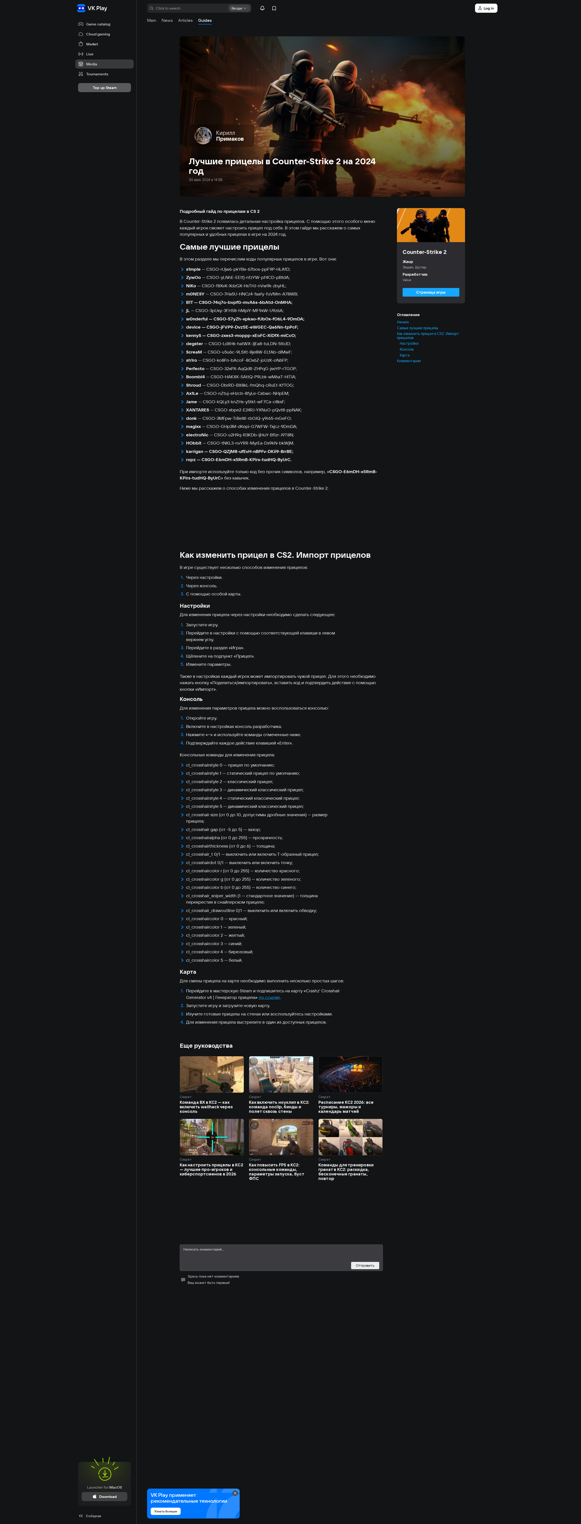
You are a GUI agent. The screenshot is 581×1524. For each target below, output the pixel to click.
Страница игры (431, 292)
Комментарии (409, 361)
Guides (205, 20)
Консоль (407, 349)
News (167, 20)
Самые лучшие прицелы (417, 328)
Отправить (365, 1265)
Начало (403, 322)
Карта (405, 355)
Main (151, 20)
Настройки (409, 344)
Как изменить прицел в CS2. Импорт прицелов (428, 336)
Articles (185, 20)
